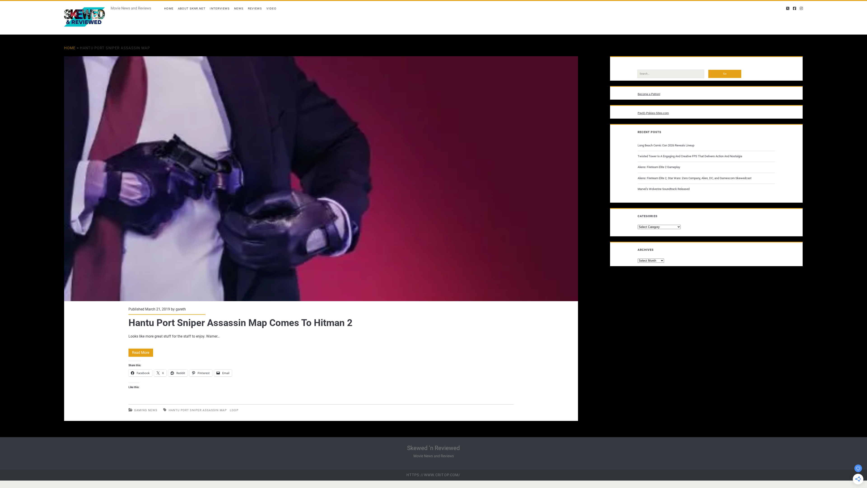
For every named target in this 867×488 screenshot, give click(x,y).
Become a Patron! (649, 94)
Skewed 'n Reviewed (433, 448)
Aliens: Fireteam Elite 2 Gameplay (659, 167)
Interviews (220, 8)
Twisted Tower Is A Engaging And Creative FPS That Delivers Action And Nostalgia (690, 156)
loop (234, 410)
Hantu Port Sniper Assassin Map (198, 410)
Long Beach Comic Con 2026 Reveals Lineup (666, 145)
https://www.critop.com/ (433, 475)
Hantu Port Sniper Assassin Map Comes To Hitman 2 (321, 178)
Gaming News (145, 410)
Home (168, 8)
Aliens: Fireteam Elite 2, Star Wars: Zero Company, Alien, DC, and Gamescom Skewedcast (694, 178)
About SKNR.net (191, 8)
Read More (142, 353)
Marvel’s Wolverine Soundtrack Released (664, 189)
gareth (181, 309)
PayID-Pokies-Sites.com (653, 113)
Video (271, 8)
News (238, 8)
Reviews (255, 8)
